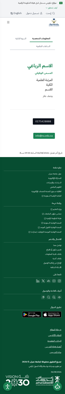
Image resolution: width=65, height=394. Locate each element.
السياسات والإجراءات (53, 182)
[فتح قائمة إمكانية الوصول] (7, 386)
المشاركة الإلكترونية (54, 178)
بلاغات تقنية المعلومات (53, 254)
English (17, 13)
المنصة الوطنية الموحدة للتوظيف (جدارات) (45, 231)
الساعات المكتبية (43, 46)
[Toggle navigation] (8, 22)
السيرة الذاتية (20, 38)
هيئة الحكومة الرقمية (53, 218)
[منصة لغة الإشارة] (43, 297)
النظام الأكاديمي (54, 335)
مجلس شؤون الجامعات (52, 213)
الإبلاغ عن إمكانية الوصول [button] (52, 263)
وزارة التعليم (56, 209)
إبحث (48, 13)
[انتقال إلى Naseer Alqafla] (54, 22)
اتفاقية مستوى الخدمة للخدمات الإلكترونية (46, 191)
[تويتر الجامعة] (43, 280)
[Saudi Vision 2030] (17, 381)
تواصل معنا (57, 245)
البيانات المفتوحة (54, 341)
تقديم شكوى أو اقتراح (53, 249)
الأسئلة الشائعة (55, 267)
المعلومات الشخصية (41, 38)
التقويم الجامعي (55, 187)
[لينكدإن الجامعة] (37, 280)
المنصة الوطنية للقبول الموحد (50, 227)
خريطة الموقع (55, 329)
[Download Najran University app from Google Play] (31, 314)
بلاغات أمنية (57, 258)
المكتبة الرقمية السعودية (52, 195)
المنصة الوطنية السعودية (52, 222)
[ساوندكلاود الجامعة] (48, 280)
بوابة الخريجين (55, 352)
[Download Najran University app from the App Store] (51, 314)
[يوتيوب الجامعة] (54, 280)
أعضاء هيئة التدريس (53, 346)
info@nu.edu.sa (44, 136)
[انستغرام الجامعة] (59, 280)
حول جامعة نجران (54, 173)
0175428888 (43, 121)
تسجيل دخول (32, 13)
